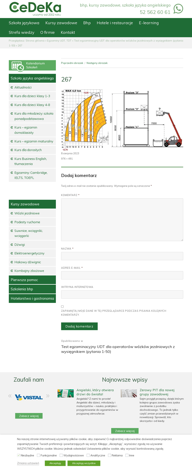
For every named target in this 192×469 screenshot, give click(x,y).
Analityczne (97, 455)
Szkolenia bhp (22, 289)
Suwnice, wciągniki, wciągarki (28, 233)
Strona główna (35, 40)
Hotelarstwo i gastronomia (32, 298)
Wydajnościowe (73, 455)
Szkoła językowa (24, 22)
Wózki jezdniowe (27, 213)
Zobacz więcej (29, 416)
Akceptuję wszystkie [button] (84, 463)
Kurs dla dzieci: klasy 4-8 (32, 105)
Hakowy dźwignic (27, 262)
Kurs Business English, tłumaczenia (30, 161)
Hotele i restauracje (115, 22)
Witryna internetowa (77, 286)
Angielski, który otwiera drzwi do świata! (95, 392)
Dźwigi (19, 245)
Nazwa (67, 248)
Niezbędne (27, 455)
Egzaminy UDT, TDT (59, 40)
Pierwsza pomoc (24, 280)
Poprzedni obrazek (72, 62)
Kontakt (68, 32)
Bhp (87, 22)
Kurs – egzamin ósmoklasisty (25, 129)
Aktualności (23, 87)
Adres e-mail (72, 267)
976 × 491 (67, 158)
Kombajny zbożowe (29, 271)
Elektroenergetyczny (29, 253)
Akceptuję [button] (55, 463)
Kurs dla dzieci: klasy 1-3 (32, 96)
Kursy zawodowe (61, 22)
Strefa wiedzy (21, 32)
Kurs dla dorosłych (28, 150)
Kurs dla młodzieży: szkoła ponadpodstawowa (33, 115)
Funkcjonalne (49, 455)
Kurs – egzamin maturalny (33, 141)
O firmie (47, 32)
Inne (131, 455)
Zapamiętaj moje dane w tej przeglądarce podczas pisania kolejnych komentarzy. (113, 312)
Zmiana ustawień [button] (28, 463)
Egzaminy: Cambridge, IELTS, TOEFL (30, 175)
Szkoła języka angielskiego (32, 78)
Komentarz (70, 195)
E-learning (149, 22)
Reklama (117, 455)
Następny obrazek (97, 62)
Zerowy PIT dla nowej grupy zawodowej (157, 392)
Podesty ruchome (27, 222)
